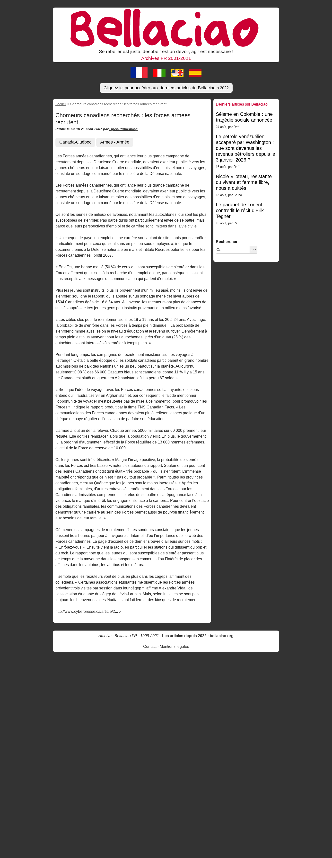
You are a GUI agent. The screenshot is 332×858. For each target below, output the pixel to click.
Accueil (60, 104)
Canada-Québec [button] (75, 142)
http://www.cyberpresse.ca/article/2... (86, 611)
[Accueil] (166, 27)
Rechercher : (228, 242)
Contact (150, 646)
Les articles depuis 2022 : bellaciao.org (198, 636)
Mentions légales (174, 646)
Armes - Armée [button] (114, 142)
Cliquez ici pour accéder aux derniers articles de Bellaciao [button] (166, 87)
